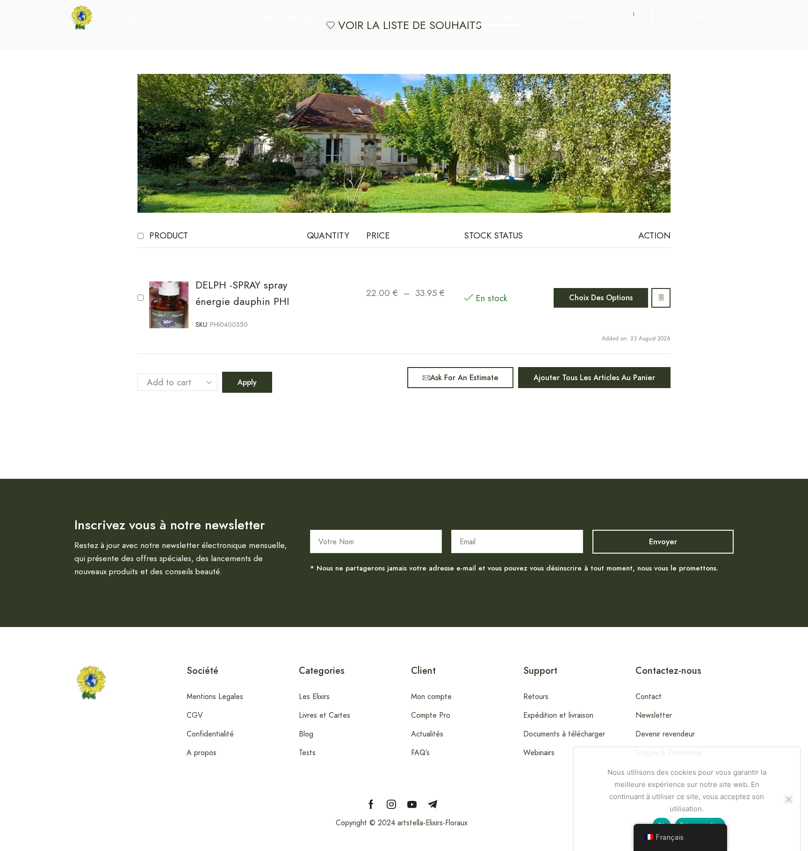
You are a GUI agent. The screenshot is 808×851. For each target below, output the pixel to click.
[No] (788, 799)
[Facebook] (371, 804)
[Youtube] (412, 804)
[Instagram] (391, 804)
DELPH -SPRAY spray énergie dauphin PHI (242, 293)
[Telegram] (432, 804)
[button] (128, 17)
